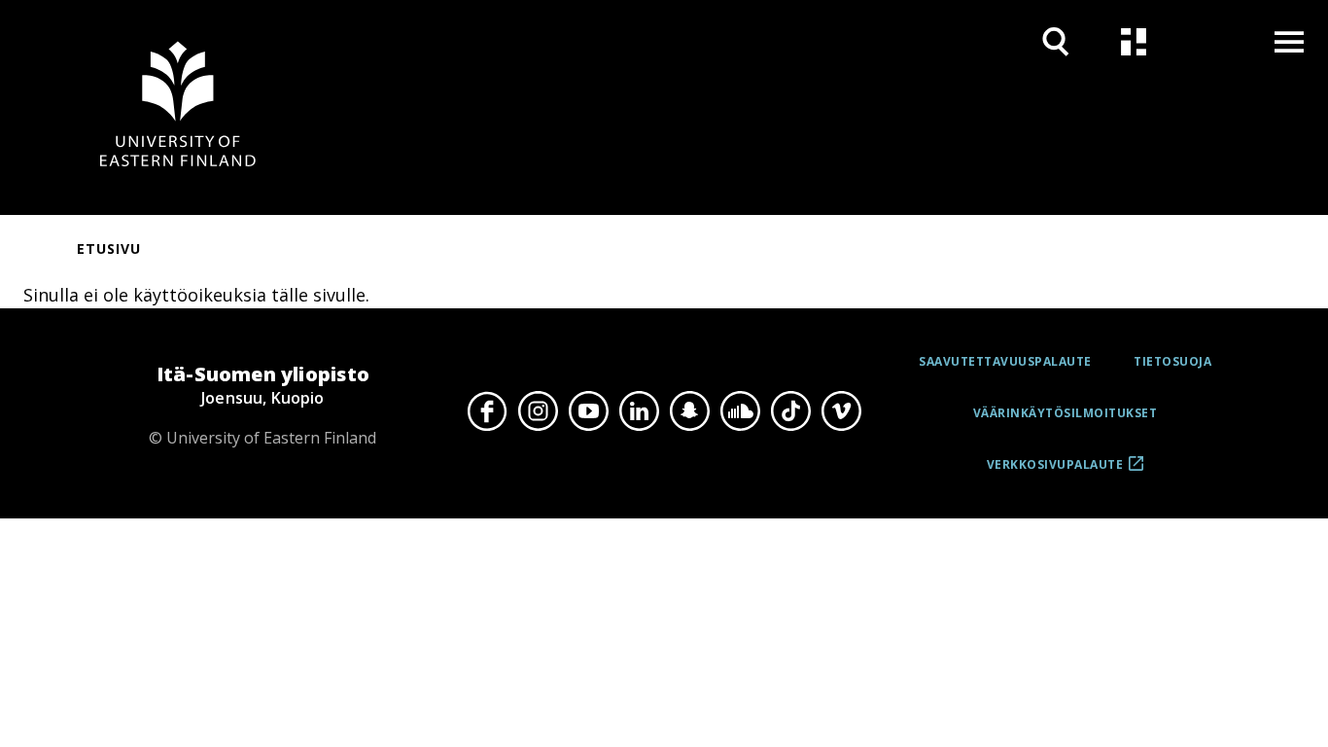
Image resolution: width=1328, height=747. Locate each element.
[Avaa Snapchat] (689, 410)
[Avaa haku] (1056, 41)
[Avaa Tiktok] (790, 410)
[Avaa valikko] (1289, 41)
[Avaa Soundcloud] (739, 410)
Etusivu (109, 248)
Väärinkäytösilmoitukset (1065, 413)
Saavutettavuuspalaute (1005, 361)
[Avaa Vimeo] (841, 410)
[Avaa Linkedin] (638, 410)
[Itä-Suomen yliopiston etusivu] (178, 107)
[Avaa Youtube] (588, 410)
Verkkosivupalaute (1055, 471)
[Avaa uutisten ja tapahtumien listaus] (1133, 41)
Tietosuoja (1172, 361)
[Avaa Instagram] (537, 410)
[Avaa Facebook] (487, 410)
